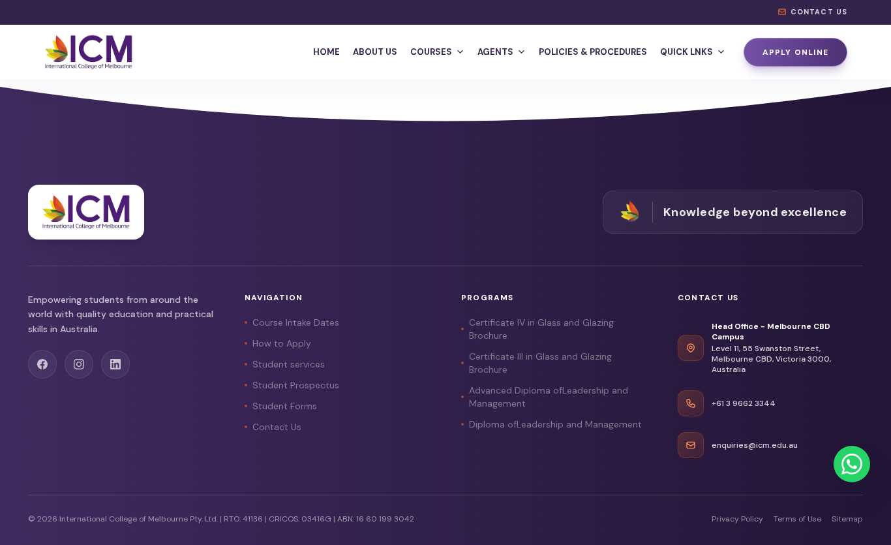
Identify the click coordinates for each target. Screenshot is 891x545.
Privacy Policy (737, 519)
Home (326, 51)
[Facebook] (42, 364)
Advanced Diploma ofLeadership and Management (548, 396)
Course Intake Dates (295, 322)
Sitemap (847, 519)
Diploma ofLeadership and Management (555, 424)
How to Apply (281, 343)
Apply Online (795, 52)
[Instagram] (79, 364)
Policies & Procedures (593, 51)
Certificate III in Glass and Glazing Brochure (540, 362)
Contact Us (276, 427)
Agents (495, 51)
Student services (288, 364)
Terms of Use (797, 519)
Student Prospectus (295, 385)
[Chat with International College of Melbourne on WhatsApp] (852, 464)
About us (375, 51)
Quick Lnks (686, 51)
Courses (431, 51)
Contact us (819, 11)
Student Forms (284, 406)
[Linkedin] (115, 364)
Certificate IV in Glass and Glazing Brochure (541, 329)
